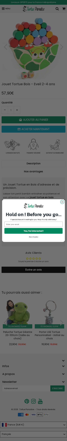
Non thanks (33, 236)
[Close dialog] (62, 202)
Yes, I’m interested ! (33, 230)
